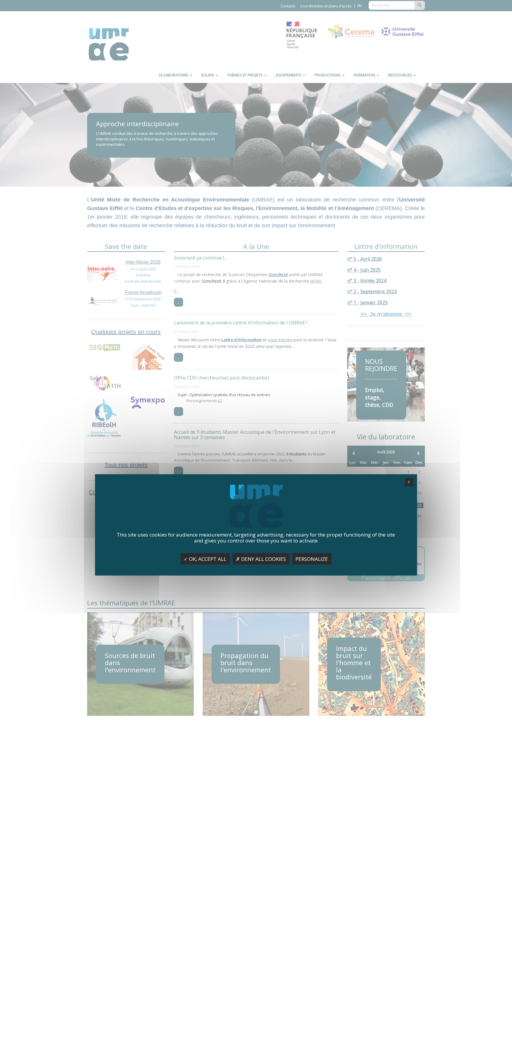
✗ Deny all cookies (261, 559)
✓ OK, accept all (205, 559)
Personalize (311, 559)
